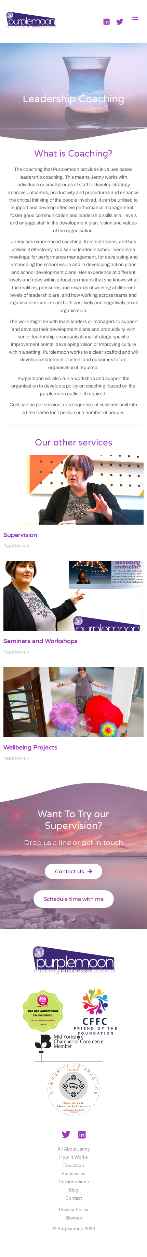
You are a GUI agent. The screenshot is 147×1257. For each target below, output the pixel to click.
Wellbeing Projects (30, 747)
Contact (73, 1197)
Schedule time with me (74, 899)
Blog (73, 1189)
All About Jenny (73, 1148)
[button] (136, 17)
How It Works (73, 1156)
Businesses (73, 1173)
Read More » (16, 546)
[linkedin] (81, 1135)
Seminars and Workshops (40, 641)
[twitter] (66, 1135)
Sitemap (73, 1217)
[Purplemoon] (73, 962)
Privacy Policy (73, 1209)
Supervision (20, 535)
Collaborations (73, 1181)
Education (73, 1164)
